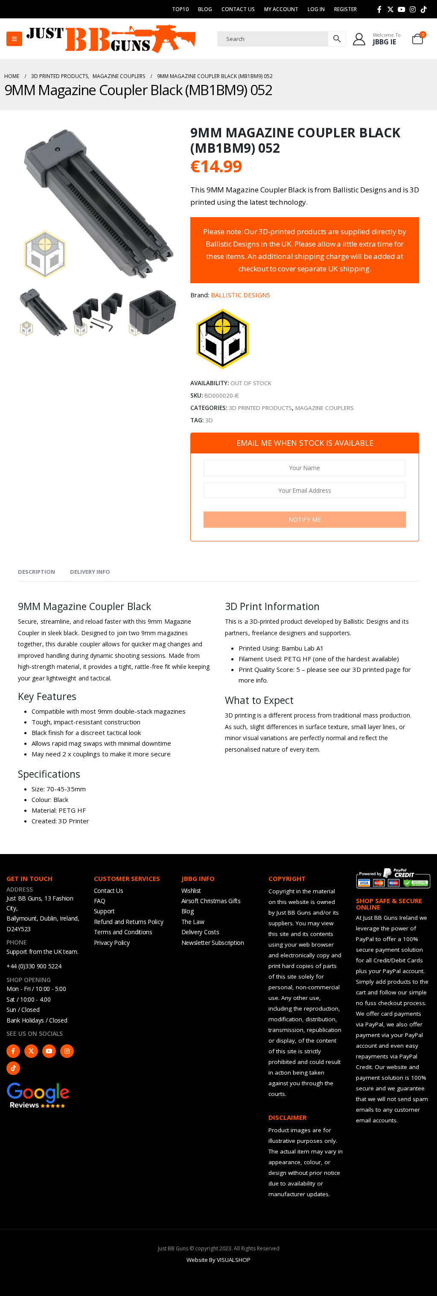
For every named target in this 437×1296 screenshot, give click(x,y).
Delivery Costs (200, 932)
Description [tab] (36, 571)
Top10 (180, 9)
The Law (192, 922)
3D (209, 420)
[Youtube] (401, 9)
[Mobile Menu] (14, 39)
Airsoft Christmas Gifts (211, 901)
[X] (390, 9)
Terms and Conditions (123, 932)
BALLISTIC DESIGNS (240, 295)
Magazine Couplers (324, 408)
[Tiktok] (424, 9)
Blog (205, 9)
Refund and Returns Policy (128, 922)
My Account (281, 9)
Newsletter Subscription (212, 943)
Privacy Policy (112, 943)
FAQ (99, 901)
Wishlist (191, 890)
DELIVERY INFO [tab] (90, 571)
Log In (316, 9)
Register (345, 9)
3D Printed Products (260, 408)
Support (104, 911)
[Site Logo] (111, 39)
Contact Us (238, 9)
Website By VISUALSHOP (218, 1260)
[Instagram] (412, 9)
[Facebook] (379, 9)
